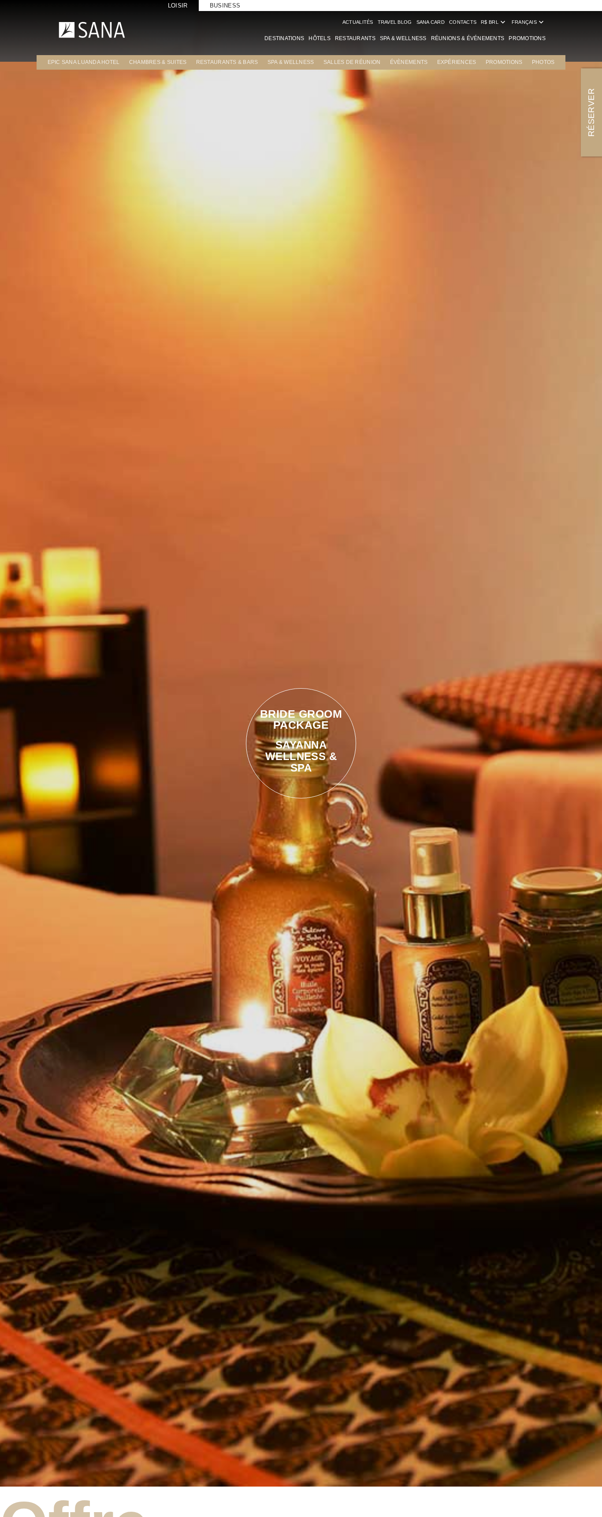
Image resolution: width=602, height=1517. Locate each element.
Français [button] (529, 22)
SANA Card (430, 22)
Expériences (456, 62)
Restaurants (355, 38)
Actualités (357, 22)
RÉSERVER (591, 112)
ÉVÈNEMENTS (409, 62)
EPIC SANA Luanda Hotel (84, 62)
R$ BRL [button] (494, 22)
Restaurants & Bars (227, 62)
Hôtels (319, 38)
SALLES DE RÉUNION (352, 62)
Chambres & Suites (158, 62)
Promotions (527, 38)
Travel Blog (395, 22)
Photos (543, 62)
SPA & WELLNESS (291, 62)
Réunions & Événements (468, 38)
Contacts (462, 22)
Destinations (284, 38)
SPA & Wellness (403, 38)
